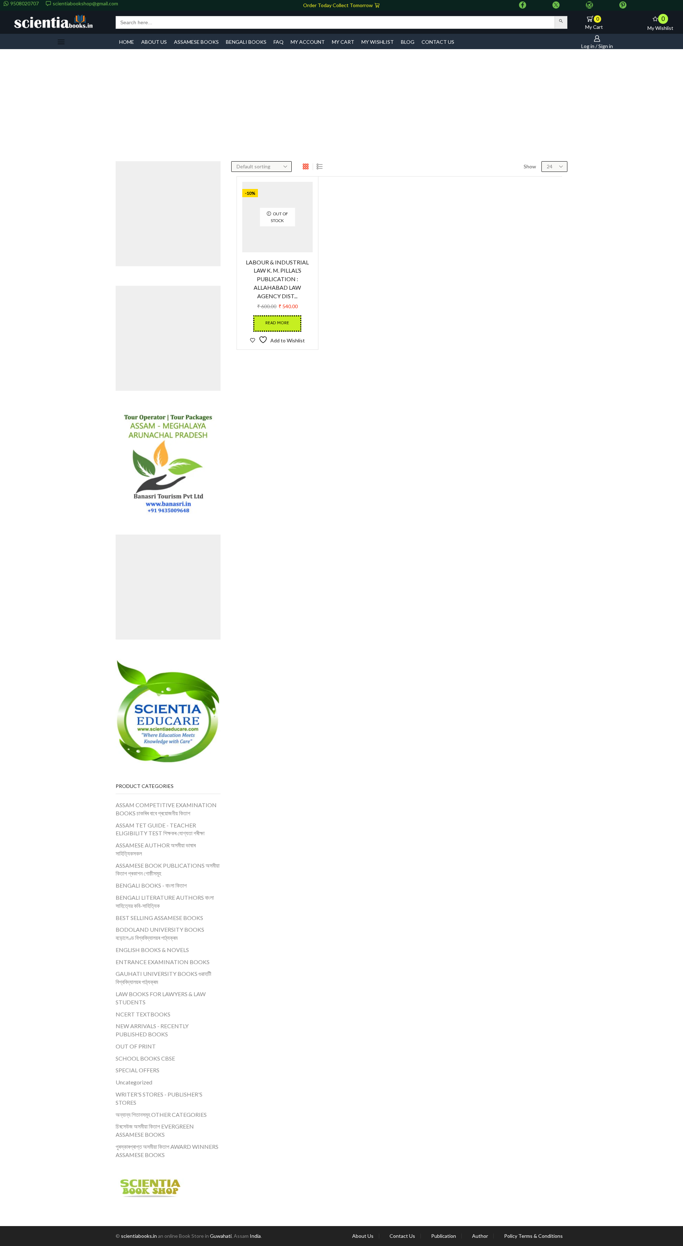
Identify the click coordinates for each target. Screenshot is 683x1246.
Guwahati (221, 1236)
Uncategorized (134, 1082)
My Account (308, 42)
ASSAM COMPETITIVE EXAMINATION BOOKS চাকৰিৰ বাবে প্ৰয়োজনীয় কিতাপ (166, 808)
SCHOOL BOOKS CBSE (145, 1058)
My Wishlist (377, 42)
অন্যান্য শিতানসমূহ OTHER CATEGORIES (161, 1114)
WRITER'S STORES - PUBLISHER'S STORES (159, 1098)
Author (480, 1236)
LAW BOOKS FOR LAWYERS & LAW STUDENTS (161, 997)
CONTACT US (438, 42)
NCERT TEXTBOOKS (143, 1014)
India (255, 1236)
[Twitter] (556, 5)
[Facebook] (522, 5)
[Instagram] (589, 5)
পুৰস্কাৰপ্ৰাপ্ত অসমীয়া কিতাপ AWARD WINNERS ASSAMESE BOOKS (167, 1150)
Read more (277, 354)
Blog (407, 42)
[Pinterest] (622, 5)
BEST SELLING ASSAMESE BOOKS (159, 917)
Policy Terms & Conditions (533, 1236)
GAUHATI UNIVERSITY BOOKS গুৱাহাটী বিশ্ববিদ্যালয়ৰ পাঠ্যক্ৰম (163, 977)
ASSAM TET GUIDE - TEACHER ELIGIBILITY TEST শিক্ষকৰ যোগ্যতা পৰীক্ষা (160, 829)
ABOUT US (154, 42)
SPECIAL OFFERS (137, 1070)
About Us (363, 1236)
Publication (443, 1236)
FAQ (279, 42)
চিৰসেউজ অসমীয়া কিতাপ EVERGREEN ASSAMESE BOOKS (155, 1130)
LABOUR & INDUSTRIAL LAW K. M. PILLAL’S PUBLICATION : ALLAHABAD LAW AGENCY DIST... (277, 310)
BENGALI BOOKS (246, 42)
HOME (126, 42)
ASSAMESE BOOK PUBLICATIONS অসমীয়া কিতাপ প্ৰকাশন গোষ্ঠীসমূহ (167, 869)
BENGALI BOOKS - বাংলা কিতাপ (151, 885)
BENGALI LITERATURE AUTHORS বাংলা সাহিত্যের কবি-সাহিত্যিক (165, 901)
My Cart (343, 42)
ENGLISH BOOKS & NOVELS (152, 949)
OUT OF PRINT (136, 1046)
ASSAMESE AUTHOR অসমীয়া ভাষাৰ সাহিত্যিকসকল (156, 849)
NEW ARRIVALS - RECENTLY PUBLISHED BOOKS (152, 1029)
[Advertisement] (341, 108)
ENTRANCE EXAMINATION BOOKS (163, 961)
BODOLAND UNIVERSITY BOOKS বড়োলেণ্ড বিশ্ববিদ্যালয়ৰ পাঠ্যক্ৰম (160, 933)
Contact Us (402, 1236)
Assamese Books (196, 42)
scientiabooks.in (139, 1236)
